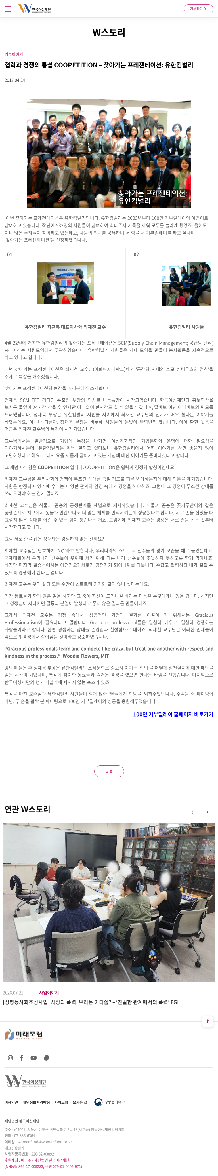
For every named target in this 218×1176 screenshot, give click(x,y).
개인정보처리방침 (36, 1102)
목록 (109, 771)
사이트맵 (61, 1102)
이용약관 (11, 1102)
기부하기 (197, 8)
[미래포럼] (23, 1034)
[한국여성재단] (34, 8)
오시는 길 (80, 1102)
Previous (193, 812)
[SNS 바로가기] (46, 1057)
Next (206, 812)
